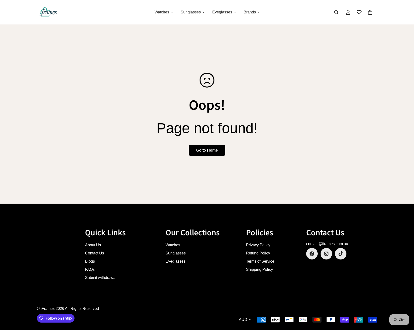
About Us (93, 245)
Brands (250, 12)
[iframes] (48, 12)
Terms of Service (260, 261)
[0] (370, 12)
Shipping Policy (259, 269)
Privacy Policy (258, 245)
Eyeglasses (222, 12)
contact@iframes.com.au (327, 244)
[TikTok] (340, 253)
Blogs (90, 261)
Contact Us (94, 253)
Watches (162, 12)
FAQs (90, 269)
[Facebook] (312, 253)
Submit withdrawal (100, 278)
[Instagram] (326, 253)
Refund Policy (258, 253)
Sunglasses (191, 12)
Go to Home (207, 150)
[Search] (336, 12)
